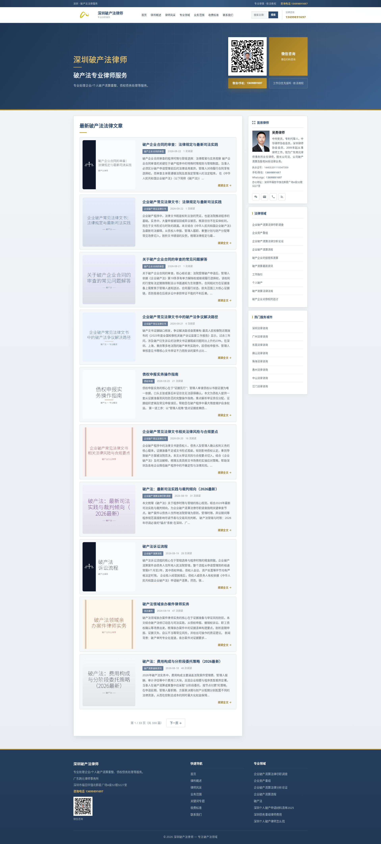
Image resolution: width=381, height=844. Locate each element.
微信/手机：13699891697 (247, 83)
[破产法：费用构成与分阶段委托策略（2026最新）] (109, 681)
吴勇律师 (278, 132)
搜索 (273, 14)
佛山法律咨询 (260, 353)
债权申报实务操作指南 (160, 374)
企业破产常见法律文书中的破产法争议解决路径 (180, 316)
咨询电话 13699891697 (294, 3)
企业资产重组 (260, 233)
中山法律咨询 (260, 378)
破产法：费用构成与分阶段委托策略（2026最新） (182, 661)
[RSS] (282, 196)
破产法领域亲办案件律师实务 (165, 604)
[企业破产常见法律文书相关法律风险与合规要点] (109, 452)
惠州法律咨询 (260, 369)
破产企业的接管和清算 (265, 258)
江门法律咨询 (260, 386)
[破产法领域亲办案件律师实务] (109, 624)
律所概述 (156, 15)
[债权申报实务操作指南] (109, 394)
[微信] (255, 196)
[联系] (273, 196)
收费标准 (213, 15)
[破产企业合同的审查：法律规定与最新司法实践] (109, 164)
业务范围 (199, 15)
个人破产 (257, 282)
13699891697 (273, 172)
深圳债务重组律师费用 (268, 814)
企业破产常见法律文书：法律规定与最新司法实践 (182, 201)
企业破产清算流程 (262, 249)
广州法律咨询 (260, 336)
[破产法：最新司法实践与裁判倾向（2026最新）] (109, 509)
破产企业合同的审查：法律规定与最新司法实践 (180, 144)
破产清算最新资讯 (262, 266)
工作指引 (257, 274)
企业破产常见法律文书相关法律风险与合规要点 (180, 431)
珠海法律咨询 (260, 361)
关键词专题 (197, 801)
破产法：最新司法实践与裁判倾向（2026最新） (180, 489)
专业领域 (185, 15)
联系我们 (228, 15)
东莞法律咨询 (260, 345)
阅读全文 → (224, 185)
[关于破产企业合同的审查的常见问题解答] (109, 279)
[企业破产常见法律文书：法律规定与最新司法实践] (109, 222)
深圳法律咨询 (260, 328)
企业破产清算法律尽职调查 (268, 224)
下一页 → (176, 723)
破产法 (258, 801)
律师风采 (170, 15)
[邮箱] (264, 196)
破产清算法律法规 (262, 291)
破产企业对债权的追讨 (265, 299)
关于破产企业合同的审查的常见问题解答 (174, 259)
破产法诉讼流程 (155, 546)
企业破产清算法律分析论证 (268, 241)
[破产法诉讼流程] (109, 566)
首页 (144, 15)
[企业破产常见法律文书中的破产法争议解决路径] (109, 337)
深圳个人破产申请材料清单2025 (274, 808)
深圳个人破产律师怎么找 (269, 821)
